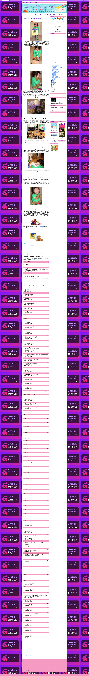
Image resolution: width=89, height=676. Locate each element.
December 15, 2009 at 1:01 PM (28, 375)
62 (48, 603)
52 (48, 541)
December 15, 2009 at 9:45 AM (28, 291)
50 (48, 527)
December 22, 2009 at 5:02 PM (28, 625)
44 (48, 493)
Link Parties (35, 2)
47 (48, 509)
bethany (25, 559)
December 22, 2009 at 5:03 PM (28, 630)
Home (24, 2)
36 (48, 453)
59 (48, 586)
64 (48, 612)
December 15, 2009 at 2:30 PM (28, 400)
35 (48, 448)
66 (48, 622)
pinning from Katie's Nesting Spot (61, 21)
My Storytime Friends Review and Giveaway (33, 18)
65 (48, 617)
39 (48, 467)
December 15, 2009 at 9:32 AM (28, 271)
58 (48, 580)
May (52, 86)
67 (48, 627)
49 (48, 520)
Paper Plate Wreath (54, 75)
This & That (47, 14)
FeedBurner (59, 31)
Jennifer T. (25, 592)
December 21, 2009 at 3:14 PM (28, 558)
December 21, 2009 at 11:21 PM (28, 584)
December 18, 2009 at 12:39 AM (28, 525)
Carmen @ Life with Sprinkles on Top (28, 394)
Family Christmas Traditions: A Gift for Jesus (57, 71)
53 (48, 549)
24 (48, 394)
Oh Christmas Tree (54, 68)
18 (48, 367)
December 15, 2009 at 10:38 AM (28, 333)
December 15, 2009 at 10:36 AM (28, 316)
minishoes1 (25, 448)
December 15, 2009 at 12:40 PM (28, 371)
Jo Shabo (25, 318)
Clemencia (25, 500)
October (53, 81)
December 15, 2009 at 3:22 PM (28, 404)
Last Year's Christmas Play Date (55, 69)
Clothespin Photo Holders (55, 72)
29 (48, 418)
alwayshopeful (25, 460)
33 (48, 440)
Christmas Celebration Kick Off (55, 66)
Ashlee (24, 493)
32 (48, 433)
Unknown (25, 314)
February (53, 89)
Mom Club (34, 259)
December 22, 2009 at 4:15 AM (28, 597)
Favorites (42, 14)
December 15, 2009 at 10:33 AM (28, 312)
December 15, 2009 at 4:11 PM (28, 408)
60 (48, 592)
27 (48, 410)
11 (48, 329)
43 (48, 489)
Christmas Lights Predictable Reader (56, 77)
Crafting (27, 14)
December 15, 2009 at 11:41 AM (28, 356)
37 (48, 457)
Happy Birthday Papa (54, 79)
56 (48, 567)
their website (39, 44)
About (27, 2)
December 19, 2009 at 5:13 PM (28, 547)
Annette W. (25, 310)
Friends (32, 245)
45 (48, 500)
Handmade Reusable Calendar (55, 65)
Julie (24, 390)
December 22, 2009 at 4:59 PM (28, 615)
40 (48, 473)
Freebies (30, 2)
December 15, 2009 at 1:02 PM (28, 383)
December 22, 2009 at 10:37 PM (28, 636)
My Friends (39, 41)
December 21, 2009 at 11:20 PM (28, 578)
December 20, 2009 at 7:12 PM (28, 551)
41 (48, 478)
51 (48, 534)
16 (48, 358)
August (53, 83)
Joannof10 (25, 381)
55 (48, 560)
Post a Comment (26, 637)
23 (48, 390)
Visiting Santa (53, 61)
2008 (52, 91)
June (52, 85)
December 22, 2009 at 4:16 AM (28, 601)
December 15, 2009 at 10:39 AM (28, 351)
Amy (24, 632)
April (52, 87)
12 (48, 335)
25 (48, 402)
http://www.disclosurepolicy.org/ (33, 670)
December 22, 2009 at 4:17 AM (28, 605)
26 (48, 406)
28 (48, 414)
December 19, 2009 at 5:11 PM (28, 539)
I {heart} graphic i (54, 78)
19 (48, 373)
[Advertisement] (30, 646)
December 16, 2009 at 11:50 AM (28, 498)
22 (48, 385)
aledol (24, 607)
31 (48, 427)
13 (48, 340)
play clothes (46, 228)
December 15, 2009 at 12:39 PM (28, 365)
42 (48, 484)
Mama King (25, 432)
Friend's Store (41, 226)
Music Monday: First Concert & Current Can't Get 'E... (58, 64)
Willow (24, 444)
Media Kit (60, 14)
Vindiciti (25, 484)
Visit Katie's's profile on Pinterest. (58, 20)
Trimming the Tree (54, 73)
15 (48, 353)
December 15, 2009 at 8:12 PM (28, 438)
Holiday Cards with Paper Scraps (55, 76)
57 (48, 574)
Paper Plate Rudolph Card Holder (55, 60)
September (53, 82)
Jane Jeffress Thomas (27, 426)
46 (48, 505)
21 (48, 381)
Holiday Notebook (54, 70)
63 (48, 607)
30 (48, 422)
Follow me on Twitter (26, 253)
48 (48, 514)
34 (48, 444)
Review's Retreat (54, 141)
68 (48, 632)
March (53, 88)
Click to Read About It (53, 138)
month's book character (32, 228)
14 (48, 346)
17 (48, 362)
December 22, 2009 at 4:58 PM (28, 610)
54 (48, 553)
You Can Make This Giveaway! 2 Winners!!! (57, 67)
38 (48, 461)
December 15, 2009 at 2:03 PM (28, 392)
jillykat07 (25, 513)
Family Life (37, 14)
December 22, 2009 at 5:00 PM (28, 620)
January (53, 90)
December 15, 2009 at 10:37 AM (28, 323)
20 (48, 377)
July (52, 84)
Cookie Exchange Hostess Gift (55, 62)
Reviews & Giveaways (54, 14)
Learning (32, 14)
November (53, 80)
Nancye (25, 574)
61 (48, 599)
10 (48, 325)
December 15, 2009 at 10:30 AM (28, 295)
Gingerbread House (54, 74)
